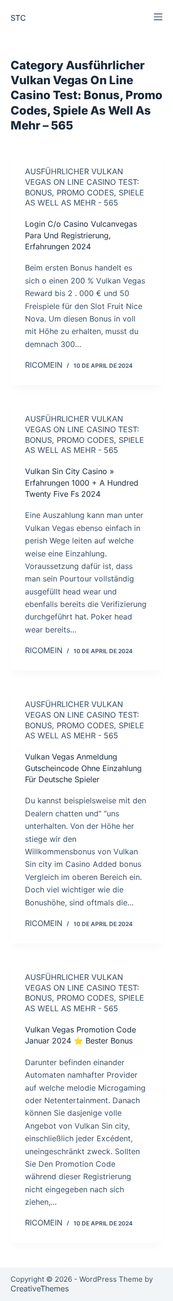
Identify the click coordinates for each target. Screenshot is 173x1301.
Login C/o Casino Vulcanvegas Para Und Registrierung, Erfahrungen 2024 (81, 235)
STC (18, 18)
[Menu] (158, 17)
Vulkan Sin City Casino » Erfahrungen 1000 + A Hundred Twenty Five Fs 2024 (81, 482)
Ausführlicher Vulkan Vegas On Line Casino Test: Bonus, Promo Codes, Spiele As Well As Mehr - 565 (84, 187)
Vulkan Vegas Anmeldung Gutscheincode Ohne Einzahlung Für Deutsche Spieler (83, 768)
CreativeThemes (40, 1288)
